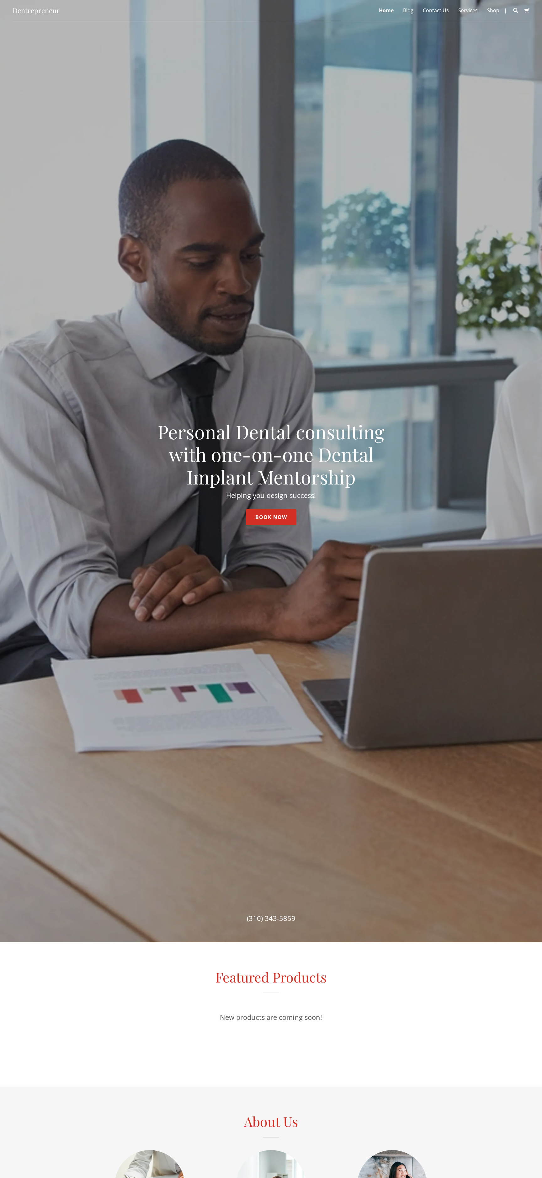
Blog (408, 10)
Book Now (271, 517)
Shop (493, 10)
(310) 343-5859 (271, 918)
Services (468, 10)
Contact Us (436, 10)
